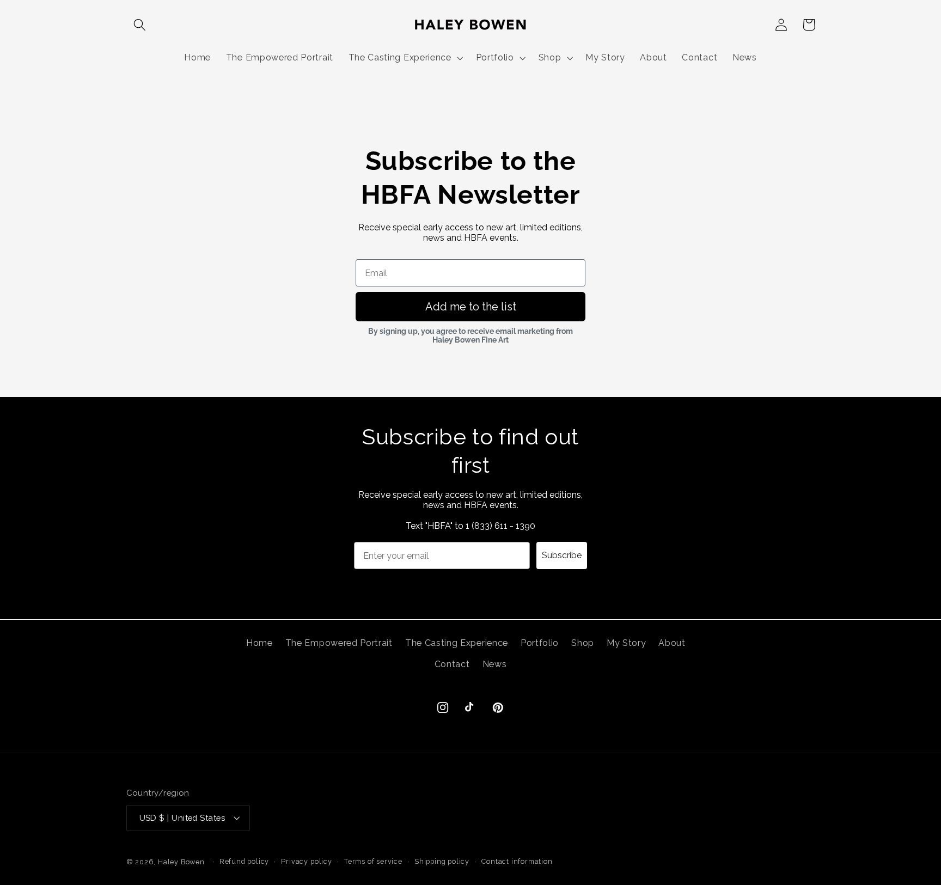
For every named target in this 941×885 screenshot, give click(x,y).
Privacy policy (306, 861)
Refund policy (244, 861)
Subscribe (562, 555)
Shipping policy (441, 861)
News (494, 664)
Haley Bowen (181, 862)
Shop (582, 643)
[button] (140, 25)
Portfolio (540, 643)
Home (259, 643)
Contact (452, 664)
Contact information (516, 861)
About (671, 643)
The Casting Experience (456, 643)
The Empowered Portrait (339, 643)
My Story (626, 643)
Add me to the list (470, 306)
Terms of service (373, 861)
